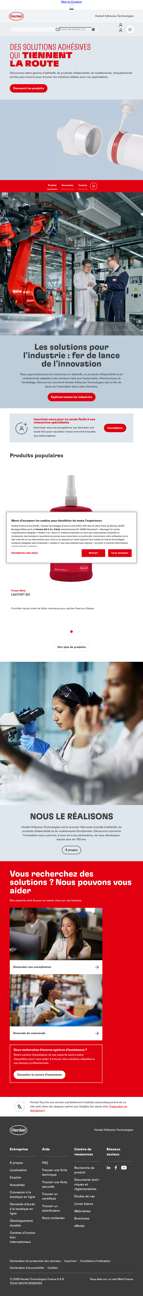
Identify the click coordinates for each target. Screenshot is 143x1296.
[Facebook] (116, 1168)
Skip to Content (71, 2)
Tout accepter (119, 553)
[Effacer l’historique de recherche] (93, 29)
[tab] (71, 631)
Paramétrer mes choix (24, 553)
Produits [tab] (52, 185)
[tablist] (67, 186)
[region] (71, 537)
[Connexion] (121, 25)
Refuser (93, 553)
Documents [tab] (67, 185)
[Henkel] (18, 1130)
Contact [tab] (82, 185)
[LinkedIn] (108, 1168)
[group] (71, 114)
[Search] (57, 29)
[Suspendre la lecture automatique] (94, 186)
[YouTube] (124, 1168)
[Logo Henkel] (16, 16)
